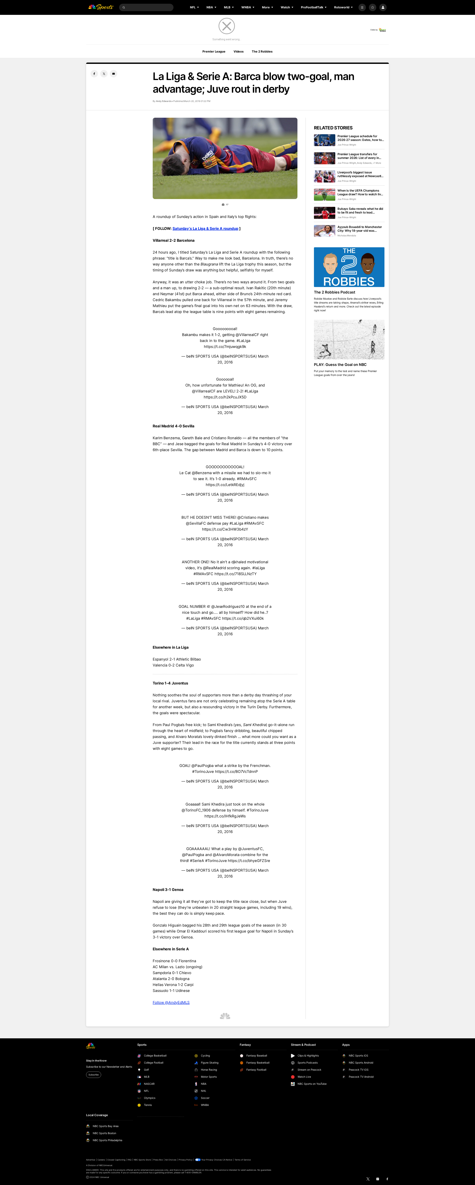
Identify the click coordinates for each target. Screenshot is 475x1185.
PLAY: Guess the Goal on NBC (340, 364)
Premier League (213, 51)
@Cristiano (246, 517)
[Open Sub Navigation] (198, 7)
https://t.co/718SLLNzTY (235, 574)
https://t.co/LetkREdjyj (225, 485)
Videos (239, 51)
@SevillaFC (196, 523)
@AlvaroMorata (226, 855)
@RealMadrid (214, 568)
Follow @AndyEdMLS (171, 1002)
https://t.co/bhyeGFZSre (249, 860)
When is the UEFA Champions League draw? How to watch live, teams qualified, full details (360, 192)
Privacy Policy (185, 1159)
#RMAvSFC (247, 479)
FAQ (129, 1159)
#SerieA (197, 860)
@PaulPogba (202, 765)
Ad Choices (170, 1159)
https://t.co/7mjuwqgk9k (225, 346)
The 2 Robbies (262, 51)
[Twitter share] (104, 73)
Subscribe (94, 1074)
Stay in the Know (96, 1060)
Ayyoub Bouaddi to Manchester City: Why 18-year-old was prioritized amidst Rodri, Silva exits (360, 228)
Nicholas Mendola (347, 235)
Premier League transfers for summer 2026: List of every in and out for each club (358, 156)
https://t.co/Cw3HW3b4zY (225, 529)
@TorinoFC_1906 (196, 810)
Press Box (158, 1159)
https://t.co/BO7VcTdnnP (236, 771)
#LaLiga (243, 340)
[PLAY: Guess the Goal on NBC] (349, 339)
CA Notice (227, 1159)
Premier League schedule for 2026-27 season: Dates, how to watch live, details (360, 138)
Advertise (90, 1159)
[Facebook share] (94, 73)
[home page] (101, 7)
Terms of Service (243, 1159)
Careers (101, 1159)
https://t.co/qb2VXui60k (243, 618)
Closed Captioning (116, 1159)
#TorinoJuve (203, 771)
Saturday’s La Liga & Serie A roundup (205, 228)
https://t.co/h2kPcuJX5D (225, 397)
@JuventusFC (250, 849)
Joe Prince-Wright (347, 144)
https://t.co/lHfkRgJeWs (225, 816)
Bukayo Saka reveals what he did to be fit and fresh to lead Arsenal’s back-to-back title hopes (360, 210)
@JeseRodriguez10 (228, 606)
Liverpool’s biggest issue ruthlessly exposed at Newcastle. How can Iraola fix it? (361, 174)
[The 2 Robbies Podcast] (349, 267)
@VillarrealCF (247, 334)
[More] (362, 7)
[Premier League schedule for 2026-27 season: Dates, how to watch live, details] (324, 140)
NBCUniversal (105, 1165)
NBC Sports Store (142, 1159)
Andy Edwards (163, 101)
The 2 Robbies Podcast (334, 292)
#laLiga (258, 568)
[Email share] (113, 73)
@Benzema (202, 473)
